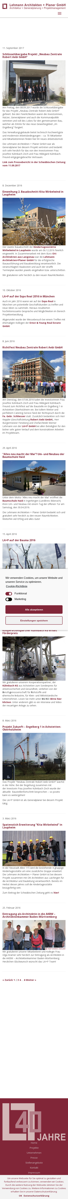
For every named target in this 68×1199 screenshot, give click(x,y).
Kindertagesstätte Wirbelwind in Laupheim (29, 248)
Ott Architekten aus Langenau (29, 255)
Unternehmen (34, 1152)
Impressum (34, 1172)
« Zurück (7, 979)
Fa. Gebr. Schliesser (13, 416)
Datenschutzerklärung (36, 1195)
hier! (56, 892)
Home (34, 1142)
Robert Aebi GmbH (41, 419)
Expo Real (48, 301)
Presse (34, 1157)
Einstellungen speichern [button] (34, 620)
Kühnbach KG (10, 685)
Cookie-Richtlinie (16, 586)
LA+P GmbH (29, 426)
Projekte (34, 1147)
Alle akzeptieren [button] (34, 609)
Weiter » (31, 979)
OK (20, 1195)
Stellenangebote (34, 1162)
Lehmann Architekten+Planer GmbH (28, 258)
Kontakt (34, 1167)
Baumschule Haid (12, 500)
